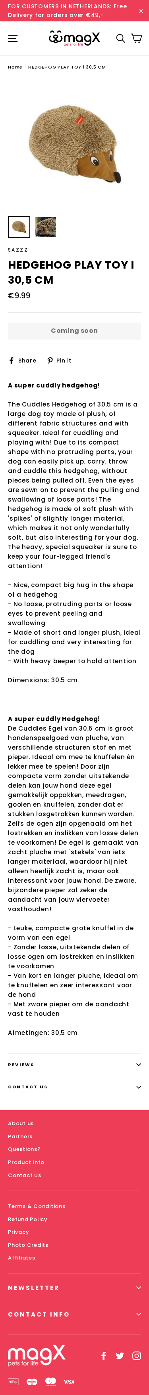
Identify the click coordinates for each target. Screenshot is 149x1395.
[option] (74, 145)
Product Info (26, 1162)
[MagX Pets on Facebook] (103, 1355)
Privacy (18, 1232)
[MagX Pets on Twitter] (120, 1355)
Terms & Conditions (37, 1206)
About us (21, 1123)
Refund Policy (28, 1219)
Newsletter (34, 1288)
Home (15, 67)
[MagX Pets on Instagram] (136, 1355)
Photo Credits (28, 1245)
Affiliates (21, 1257)
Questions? (24, 1149)
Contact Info (39, 1314)
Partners (20, 1136)
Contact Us (28, 1087)
